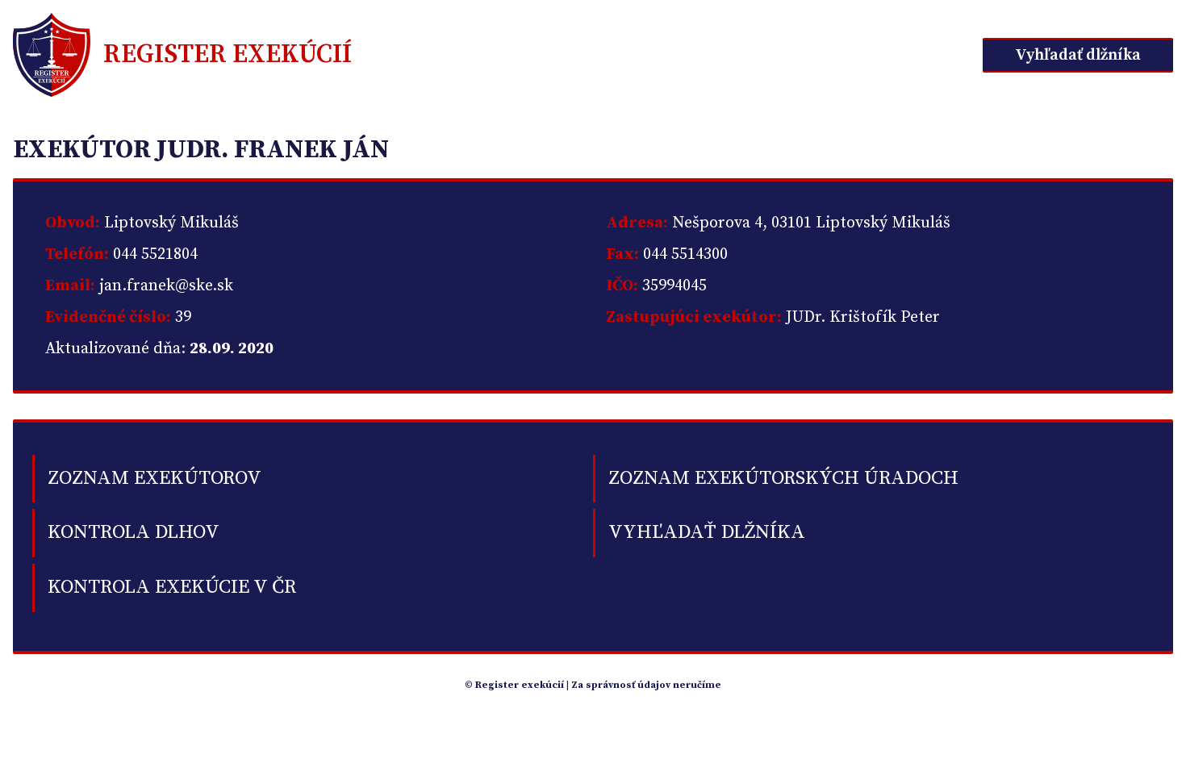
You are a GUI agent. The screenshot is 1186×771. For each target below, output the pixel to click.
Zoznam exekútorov (154, 478)
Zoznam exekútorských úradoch (783, 478)
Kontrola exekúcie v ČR (172, 587)
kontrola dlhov (133, 532)
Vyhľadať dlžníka (1078, 55)
